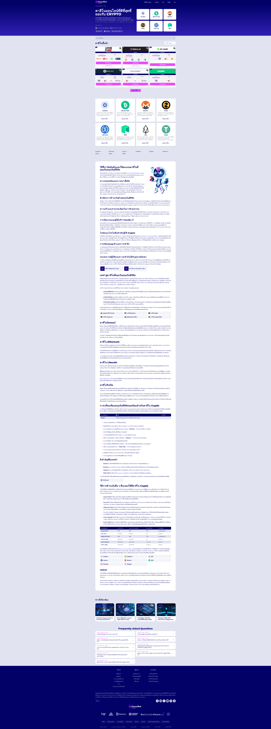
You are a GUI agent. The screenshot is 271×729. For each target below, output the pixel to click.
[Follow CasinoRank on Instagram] (160, 701)
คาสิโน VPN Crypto (153, 681)
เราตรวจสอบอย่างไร (119, 679)
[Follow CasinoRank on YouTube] (167, 701)
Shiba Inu (165, 151)
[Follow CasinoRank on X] (164, 701)
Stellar (111, 153)
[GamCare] (121, 714)
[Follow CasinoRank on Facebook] (157, 701)
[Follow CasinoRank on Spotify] (170, 701)
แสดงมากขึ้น (134, 90)
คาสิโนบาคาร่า (136, 674)
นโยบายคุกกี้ (157, 727)
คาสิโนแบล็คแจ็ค (136, 676)
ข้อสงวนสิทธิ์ (133, 727)
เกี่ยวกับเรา (118, 674)
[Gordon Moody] (133, 714)
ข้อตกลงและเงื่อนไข (145, 727)
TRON (124, 153)
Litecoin (124, 151)
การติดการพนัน (103, 727)
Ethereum (111, 151)
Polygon (151, 151)
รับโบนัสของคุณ (108, 62)
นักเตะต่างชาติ (121, 473)
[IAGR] (103, 714)
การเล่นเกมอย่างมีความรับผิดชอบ (118, 727)
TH (97, 701)
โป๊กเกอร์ (136, 681)
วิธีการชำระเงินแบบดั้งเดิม (125, 549)
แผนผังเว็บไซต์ (168, 727)
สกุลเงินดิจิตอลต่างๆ (113, 284)
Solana (97, 153)
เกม (163, 2)
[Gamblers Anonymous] (111, 714)
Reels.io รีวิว (135, 65)
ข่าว (175, 2)
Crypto (156, 2)
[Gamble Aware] (152, 714)
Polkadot (138, 151)
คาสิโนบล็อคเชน (153, 674)
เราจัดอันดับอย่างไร (119, 681)
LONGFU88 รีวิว (108, 65)
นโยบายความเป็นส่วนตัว (119, 686)
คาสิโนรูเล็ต (137, 679)
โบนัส (169, 2)
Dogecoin (98, 151)
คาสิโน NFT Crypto (153, 676)
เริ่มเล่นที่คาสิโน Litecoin (108, 378)
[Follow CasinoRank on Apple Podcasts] (174, 701)
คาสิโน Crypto (147, 2)
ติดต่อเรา (119, 676)
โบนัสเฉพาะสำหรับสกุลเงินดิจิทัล (149, 236)
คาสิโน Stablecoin (153, 679)
